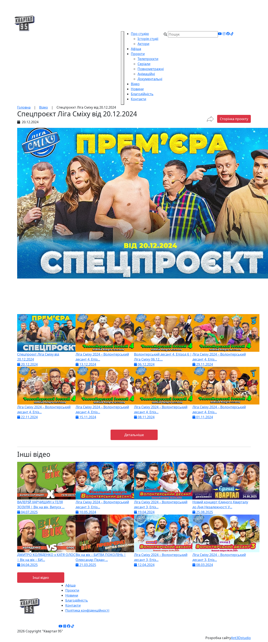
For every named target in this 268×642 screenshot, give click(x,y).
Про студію (140, 33)
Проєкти (138, 53)
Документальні (150, 79)
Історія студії (148, 38)
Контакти (138, 99)
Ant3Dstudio (241, 638)
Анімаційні (146, 74)
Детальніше (134, 435)
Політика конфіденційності (87, 610)
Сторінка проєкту (234, 119)
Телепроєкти (148, 58)
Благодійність (142, 94)
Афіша (136, 48)
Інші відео (41, 577)
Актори (143, 43)
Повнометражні (151, 69)
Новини (137, 89)
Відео (135, 84)
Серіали (144, 64)
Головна (24, 107)
